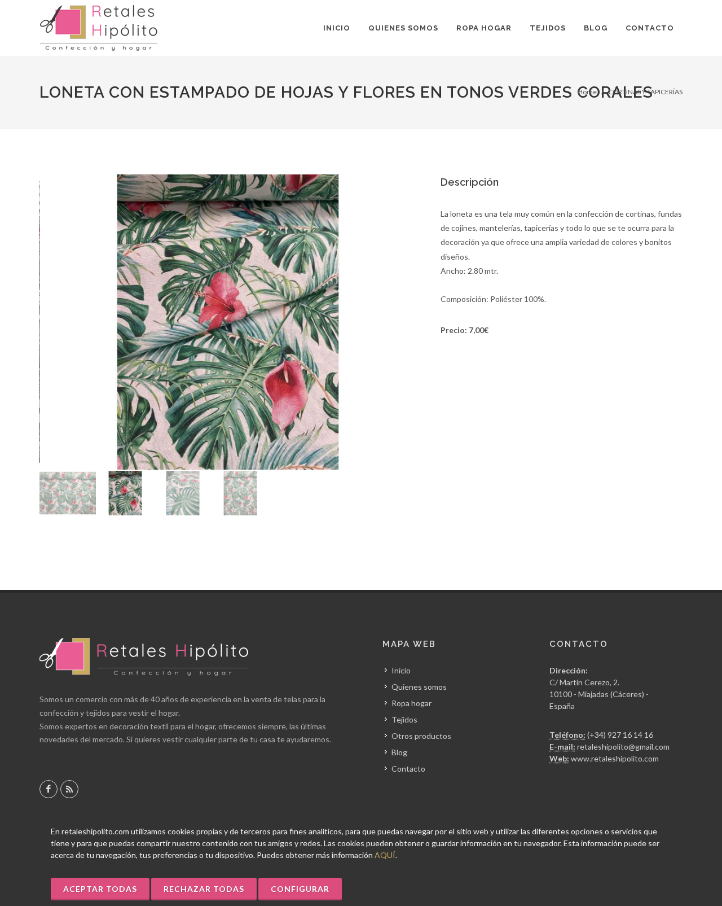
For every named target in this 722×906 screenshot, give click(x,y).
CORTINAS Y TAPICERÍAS (645, 91)
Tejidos (404, 719)
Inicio (401, 670)
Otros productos (421, 736)
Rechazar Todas (204, 889)
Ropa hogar (411, 703)
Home (587, 91)
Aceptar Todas (100, 889)
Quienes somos (419, 686)
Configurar (300, 889)
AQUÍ (385, 855)
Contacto (408, 768)
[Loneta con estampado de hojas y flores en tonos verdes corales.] (228, 322)
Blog (399, 752)
